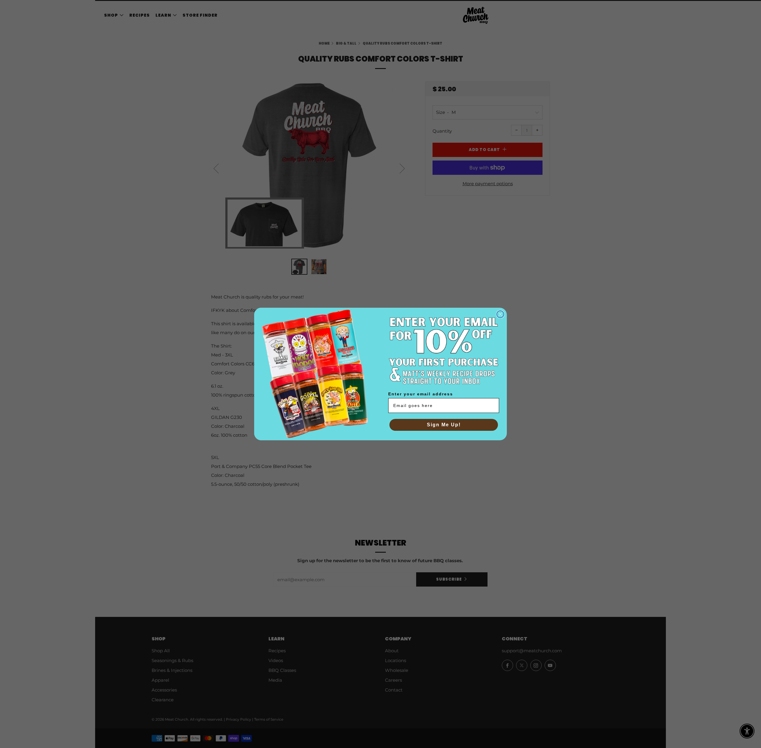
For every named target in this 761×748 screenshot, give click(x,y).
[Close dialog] (500, 314)
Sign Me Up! (444, 424)
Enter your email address (420, 394)
